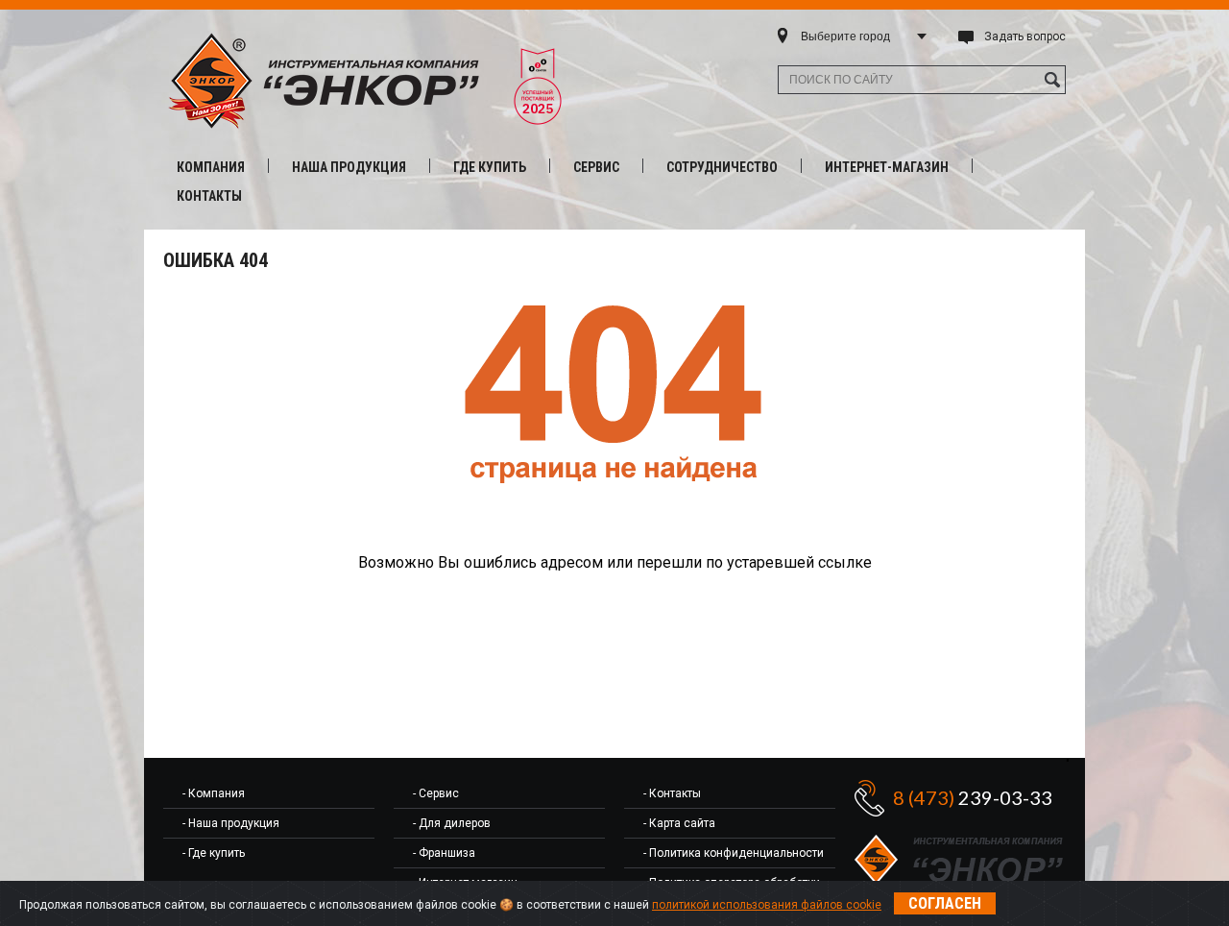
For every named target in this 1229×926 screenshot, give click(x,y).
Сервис (596, 167)
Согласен (944, 903)
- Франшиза (444, 853)
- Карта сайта (679, 823)
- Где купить (213, 853)
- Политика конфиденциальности (733, 853)
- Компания (213, 793)
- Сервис (436, 793)
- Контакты (672, 793)
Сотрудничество (722, 167)
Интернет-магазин (887, 167)
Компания (211, 167)
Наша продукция (349, 167)
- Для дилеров (452, 823)
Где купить (489, 167)
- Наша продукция (230, 823)
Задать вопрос (1025, 36)
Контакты (209, 196)
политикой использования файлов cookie (766, 905)
